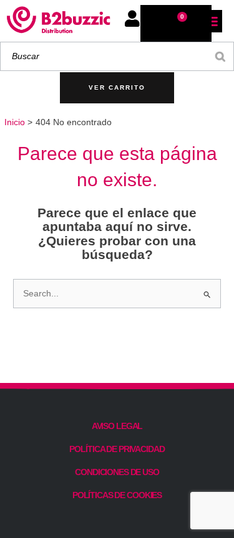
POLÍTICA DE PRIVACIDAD (116, 449)
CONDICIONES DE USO (117, 472)
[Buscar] (220, 56)
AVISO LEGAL (117, 426)
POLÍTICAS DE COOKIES (117, 495)
